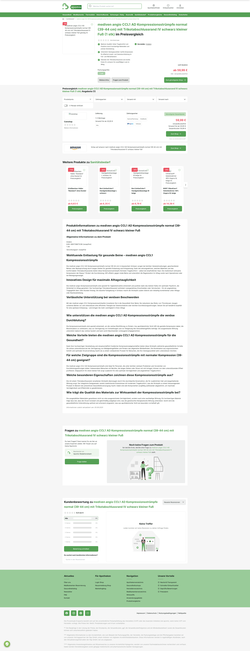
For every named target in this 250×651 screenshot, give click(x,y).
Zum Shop (174, 134)
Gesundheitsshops (134, 585)
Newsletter (68, 592)
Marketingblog (100, 589)
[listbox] (77, 99)
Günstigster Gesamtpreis (175, 114)
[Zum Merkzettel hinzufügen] (92, 24)
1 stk (101, 73)
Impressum (141, 613)
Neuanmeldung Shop (103, 585)
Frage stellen (82, 462)
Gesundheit (66, 15)
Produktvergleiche (155, 15)
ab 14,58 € (168, 203)
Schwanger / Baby (117, 15)
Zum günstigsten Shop (174, 80)
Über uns (67, 582)
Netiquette (182, 613)
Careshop (68, 122)
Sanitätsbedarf (140, 15)
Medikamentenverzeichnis (136, 592)
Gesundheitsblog (170, 15)
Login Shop (99, 582)
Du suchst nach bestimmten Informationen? (81, 555)
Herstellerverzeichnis (134, 589)
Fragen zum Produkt (120, 80)
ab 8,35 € (105, 203)
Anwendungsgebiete (134, 598)
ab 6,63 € (73, 203)
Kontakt (67, 598)
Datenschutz (152, 613)
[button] (185, 185)
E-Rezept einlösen (76, 106)
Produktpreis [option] (69, 99)
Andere (148, 44)
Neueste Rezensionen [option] (172, 502)
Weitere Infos (104, 80)
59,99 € (181, 120)
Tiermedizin (90, 15)
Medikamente (78, 15)
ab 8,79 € (136, 203)
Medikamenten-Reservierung (75, 585)
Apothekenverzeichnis (135, 582)
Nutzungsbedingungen (167, 613)
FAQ (65, 595)
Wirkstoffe (130, 595)
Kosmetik (129, 15)
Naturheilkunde (102, 15)
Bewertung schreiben (81, 549)
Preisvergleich (77, 209)
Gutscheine (183, 15)
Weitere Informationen (71, 128)
